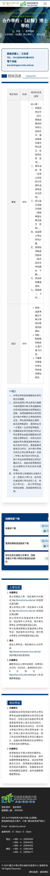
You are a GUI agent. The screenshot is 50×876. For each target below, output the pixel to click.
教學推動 (30, 31)
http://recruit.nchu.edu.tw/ (23, 600)
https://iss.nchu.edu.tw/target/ (22, 675)
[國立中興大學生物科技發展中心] (20, 3)
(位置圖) (33, 818)
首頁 (18, 31)
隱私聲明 (6, 807)
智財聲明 (17, 807)
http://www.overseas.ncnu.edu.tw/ (25, 651)
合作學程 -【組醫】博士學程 (18, 34)
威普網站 (44, 872)
